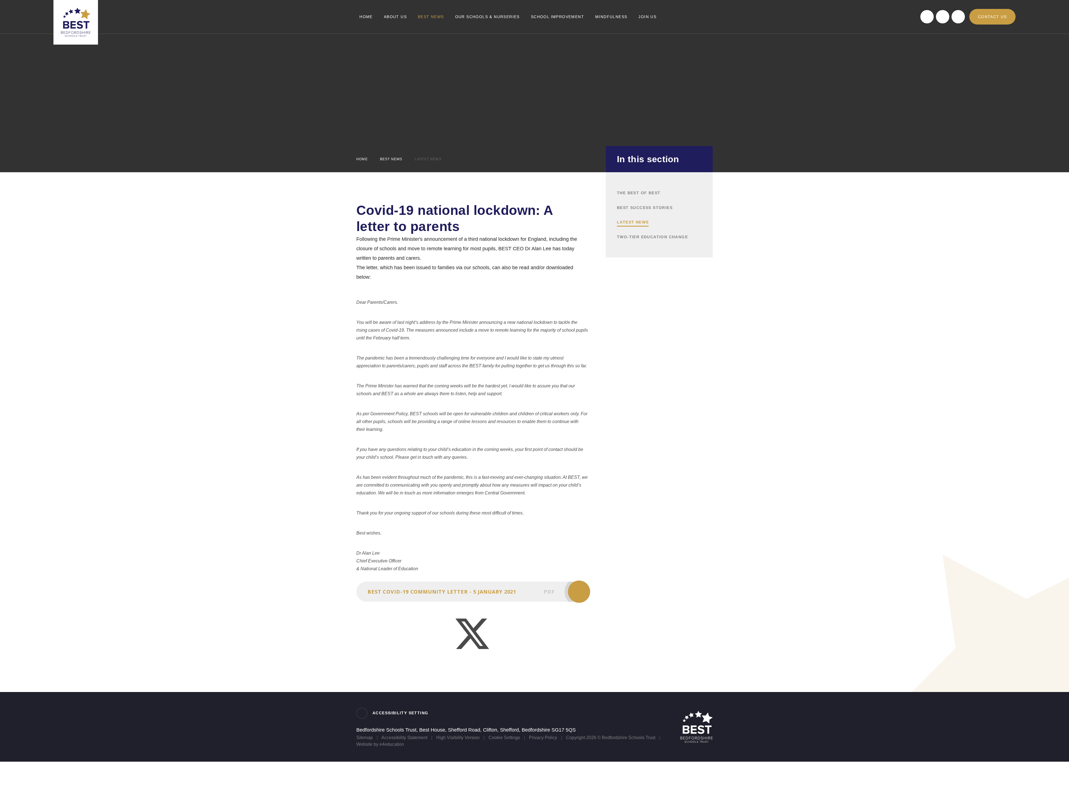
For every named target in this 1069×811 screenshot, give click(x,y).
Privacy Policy (543, 737)
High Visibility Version (458, 737)
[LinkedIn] (942, 16)
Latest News (428, 159)
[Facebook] (927, 16)
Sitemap (364, 737)
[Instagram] (958, 16)
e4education (391, 744)
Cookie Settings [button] (504, 737)
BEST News (391, 159)
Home (362, 159)
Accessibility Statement (404, 737)
